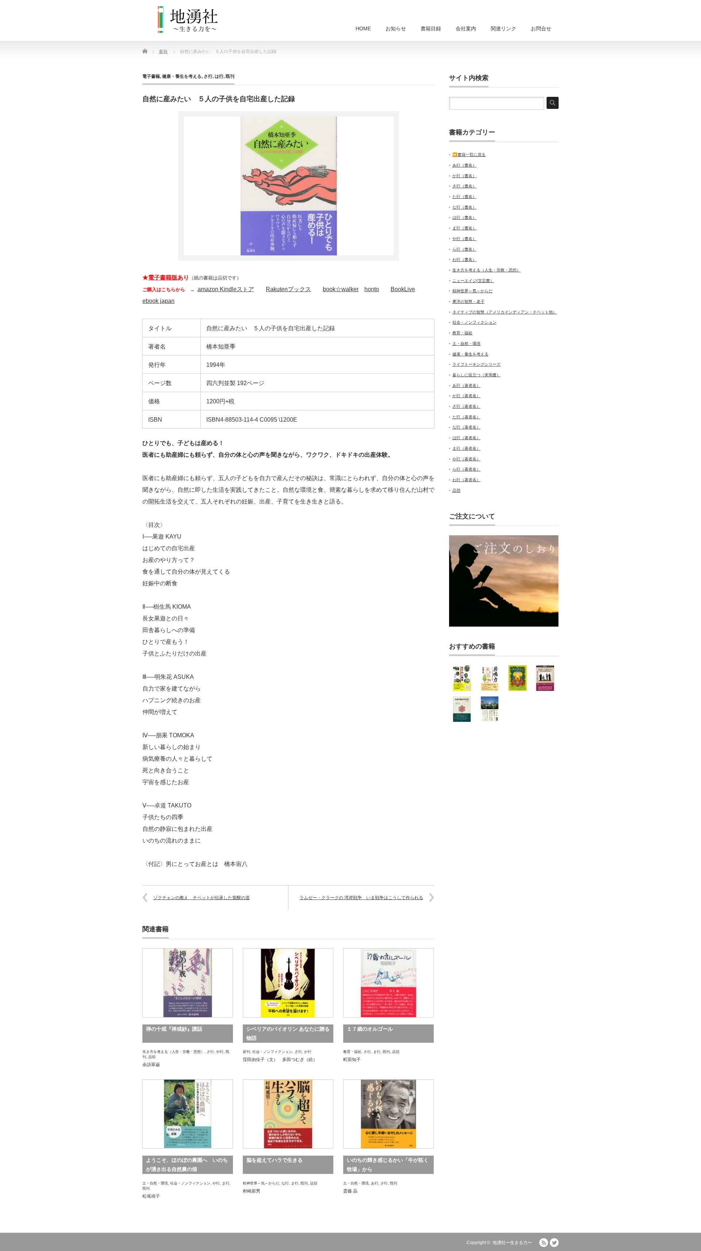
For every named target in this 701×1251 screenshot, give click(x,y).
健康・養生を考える (182, 76)
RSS (543, 1242)
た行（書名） (464, 196)
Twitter (554, 1242)
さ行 (208, 76)
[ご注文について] (504, 625)
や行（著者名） (466, 459)
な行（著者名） (466, 427)
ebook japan (158, 301)
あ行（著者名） (466, 385)
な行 (285, 1183)
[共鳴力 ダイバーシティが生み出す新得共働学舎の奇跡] (489, 678)
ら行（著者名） (466, 469)
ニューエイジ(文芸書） (473, 280)
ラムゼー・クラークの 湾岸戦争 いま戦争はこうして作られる (361, 897)
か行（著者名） (466, 395)
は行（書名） (464, 217)
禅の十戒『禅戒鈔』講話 (174, 1029)
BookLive (403, 289)
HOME (363, 28)
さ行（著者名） (466, 406)
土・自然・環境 (155, 1183)
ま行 (376, 1052)
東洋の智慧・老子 (468, 301)
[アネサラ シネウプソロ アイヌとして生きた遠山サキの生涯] (545, 678)
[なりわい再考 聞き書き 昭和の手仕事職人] (462, 678)
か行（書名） (464, 176)
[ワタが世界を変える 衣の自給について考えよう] (489, 709)
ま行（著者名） (466, 448)
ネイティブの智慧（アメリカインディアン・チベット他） (504, 312)
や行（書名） (464, 238)
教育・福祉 (352, 1052)
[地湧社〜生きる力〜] (188, 20)
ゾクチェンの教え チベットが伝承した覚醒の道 (201, 897)
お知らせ (396, 28)
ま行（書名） (464, 228)
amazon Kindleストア (226, 289)
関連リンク (503, 28)
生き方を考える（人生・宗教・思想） (173, 1052)
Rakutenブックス (288, 289)
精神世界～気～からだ (261, 1183)
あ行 (374, 1183)
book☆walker (341, 289)
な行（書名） (464, 207)
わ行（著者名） (466, 480)
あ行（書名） (464, 165)
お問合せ (541, 28)
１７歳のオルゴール (370, 1029)
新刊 (246, 1052)
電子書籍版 (162, 277)
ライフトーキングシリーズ (476, 364)
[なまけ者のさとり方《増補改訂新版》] (462, 709)
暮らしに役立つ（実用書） (476, 375)
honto (371, 289)
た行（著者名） (466, 417)
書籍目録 (431, 28)
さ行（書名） (464, 186)
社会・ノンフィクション (272, 1052)
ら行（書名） (464, 249)
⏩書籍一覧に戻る (469, 154)
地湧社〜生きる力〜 (512, 1242)
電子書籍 (151, 76)
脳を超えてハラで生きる (274, 1160)
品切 (152, 1057)
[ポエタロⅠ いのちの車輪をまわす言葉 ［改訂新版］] (517, 678)
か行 (307, 1052)
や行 (219, 1052)
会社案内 (466, 28)
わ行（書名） (464, 259)
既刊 (230, 76)
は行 (219, 76)
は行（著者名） (466, 438)
